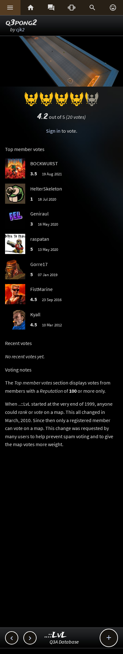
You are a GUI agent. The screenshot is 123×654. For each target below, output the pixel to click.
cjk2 (20, 29)
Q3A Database (64, 642)
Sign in (53, 131)
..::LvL (55, 635)
